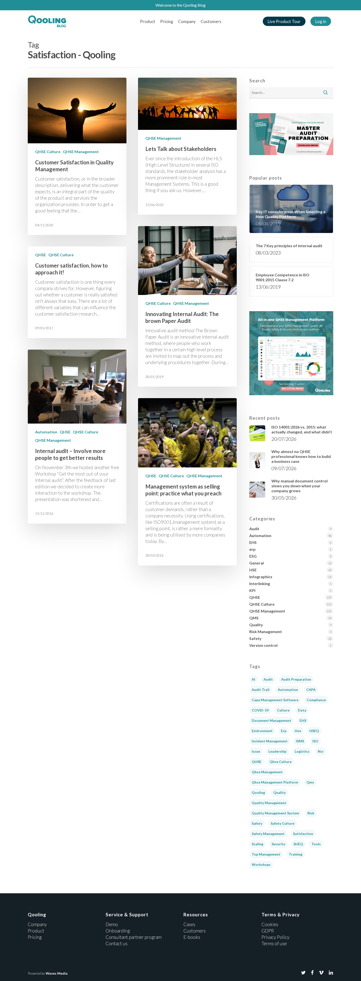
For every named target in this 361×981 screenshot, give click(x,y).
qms (310, 782)
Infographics (260, 576)
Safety (255, 638)
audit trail (260, 689)
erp (252, 549)
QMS (254, 617)
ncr (321, 751)
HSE (253, 569)
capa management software (275, 700)
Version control (263, 645)
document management (271, 720)
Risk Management (265, 631)
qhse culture (281, 762)
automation (288, 689)
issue (256, 751)
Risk (310, 813)
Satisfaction (303, 834)
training (295, 854)
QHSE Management (81, 151)
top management (266, 854)
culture (283, 710)
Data (302, 710)
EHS (253, 542)
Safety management (268, 834)
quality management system (275, 813)
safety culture (282, 823)
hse (298, 731)
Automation (46, 431)
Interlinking (259, 583)
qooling (258, 792)
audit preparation (296, 679)
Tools (316, 844)
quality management (269, 803)
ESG (253, 556)
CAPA (311, 689)
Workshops (261, 864)
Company (187, 21)
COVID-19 (260, 710)
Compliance (316, 700)
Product (147, 21)
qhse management (267, 772)
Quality (256, 624)
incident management (270, 741)
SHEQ (298, 844)
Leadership (277, 751)
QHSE (40, 254)
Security (278, 844)
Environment (262, 731)
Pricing (166, 21)
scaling (257, 844)
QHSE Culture (47, 151)
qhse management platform (275, 782)
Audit (254, 528)
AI (253, 679)
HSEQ (314, 731)
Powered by (48, 973)
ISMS (300, 741)
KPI (252, 590)
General (256, 563)
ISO (315, 741)
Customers (211, 21)
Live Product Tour (284, 21)
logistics (302, 751)
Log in (320, 21)
